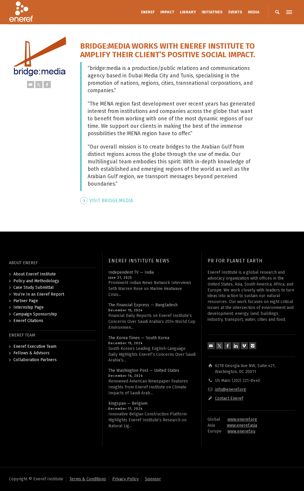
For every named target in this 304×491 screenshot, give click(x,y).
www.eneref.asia (242, 425)
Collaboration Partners (35, 359)
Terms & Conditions (87, 479)
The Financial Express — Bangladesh (143, 304)
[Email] (30, 84)
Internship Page (28, 307)
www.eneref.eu (241, 431)
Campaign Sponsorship (35, 314)
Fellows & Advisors (31, 353)
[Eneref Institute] (21, 12)
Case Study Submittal (33, 287)
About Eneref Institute (34, 274)
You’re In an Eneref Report (38, 294)
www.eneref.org (242, 419)
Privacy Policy (125, 479)
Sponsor (153, 479)
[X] (38, 84)
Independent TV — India (131, 272)
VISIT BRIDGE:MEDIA (111, 200)
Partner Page (25, 300)
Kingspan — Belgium (128, 403)
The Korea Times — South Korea (138, 337)
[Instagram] (252, 345)
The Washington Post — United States (143, 370)
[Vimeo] (244, 345)
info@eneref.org (230, 389)
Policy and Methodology (36, 280)
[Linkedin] (236, 345)
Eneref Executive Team (34, 346)
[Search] (277, 12)
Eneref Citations (28, 320)
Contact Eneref (229, 398)
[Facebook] (47, 84)
